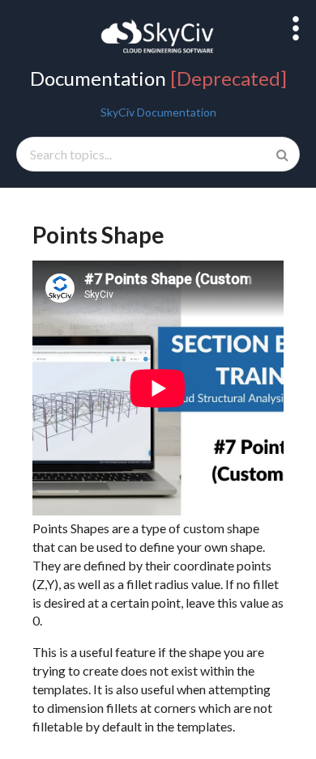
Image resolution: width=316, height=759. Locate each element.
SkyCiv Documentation (158, 112)
